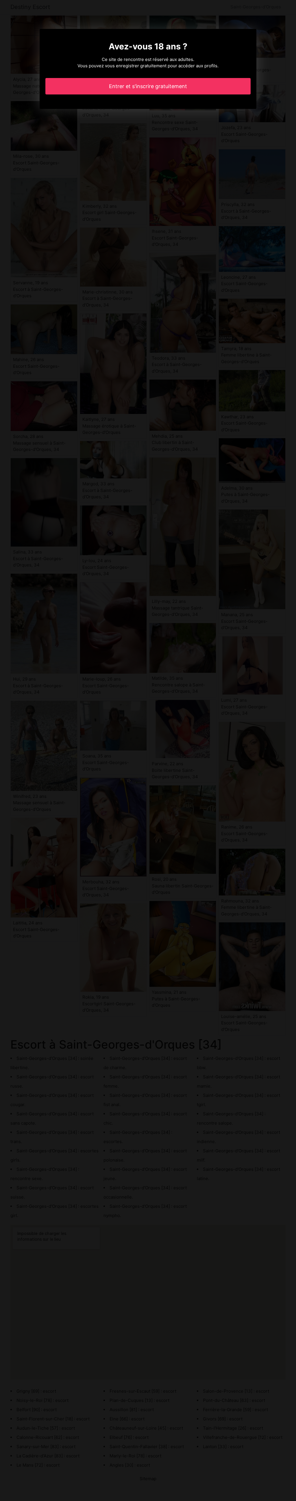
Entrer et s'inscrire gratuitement (148, 86)
